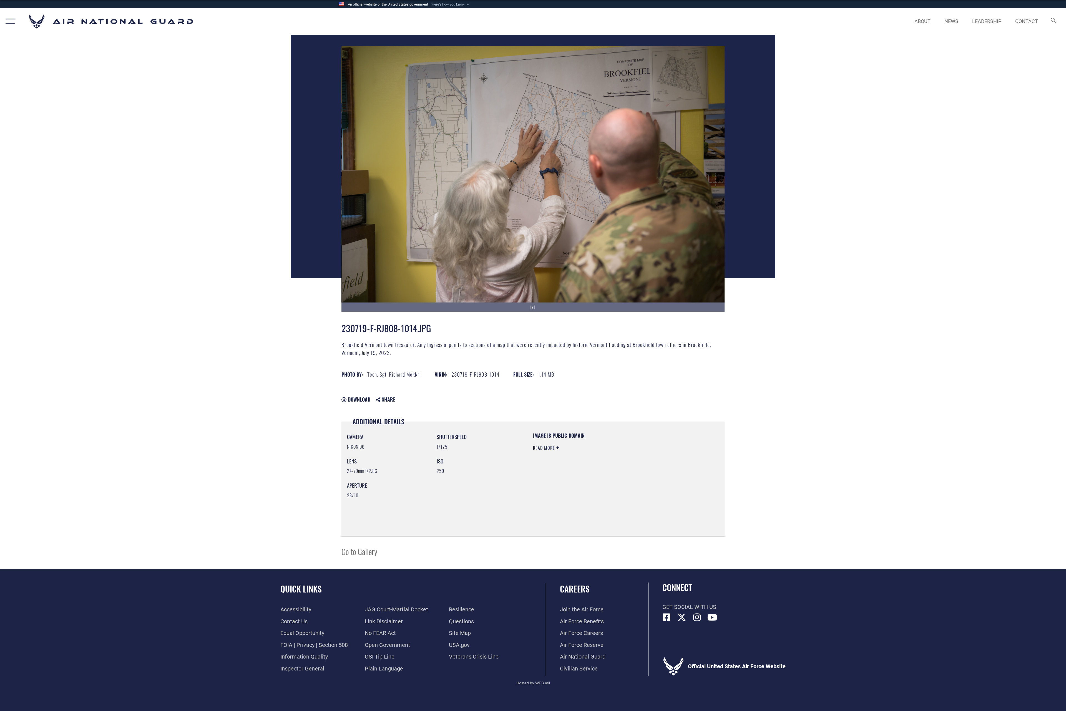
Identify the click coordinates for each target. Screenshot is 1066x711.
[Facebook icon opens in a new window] (666, 617)
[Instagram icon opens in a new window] (697, 617)
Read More (544, 448)
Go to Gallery (359, 551)
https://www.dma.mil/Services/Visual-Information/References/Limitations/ (598, 483)
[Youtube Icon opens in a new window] (712, 617)
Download (358, 399)
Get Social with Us (689, 607)
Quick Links (301, 589)
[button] (451, 4)
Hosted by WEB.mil (533, 683)
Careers (575, 589)
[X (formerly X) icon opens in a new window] (682, 617)
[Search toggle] (1053, 21)
